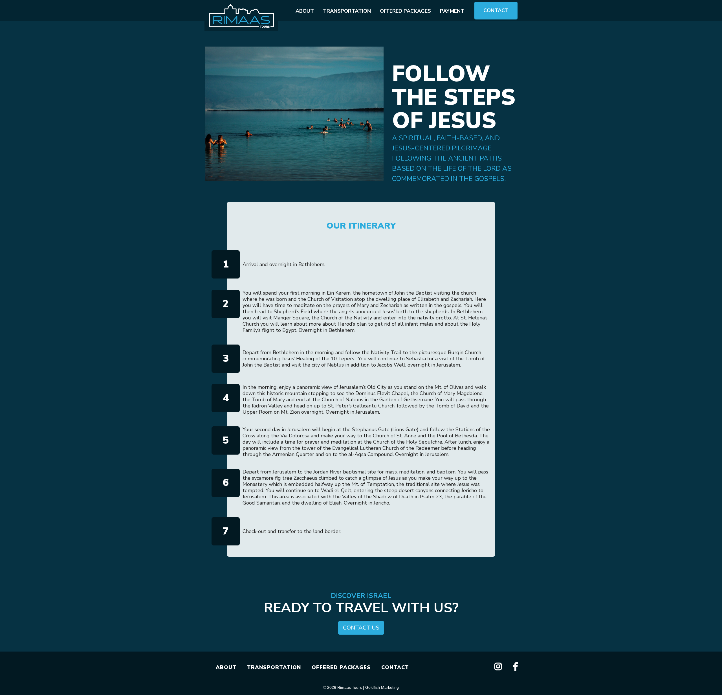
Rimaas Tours (349, 687)
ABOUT (226, 667)
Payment (452, 11)
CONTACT (395, 667)
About (305, 11)
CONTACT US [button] (361, 628)
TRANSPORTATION (274, 667)
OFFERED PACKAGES (341, 667)
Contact (496, 10)
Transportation (347, 11)
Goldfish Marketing (382, 687)
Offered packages (405, 11)
